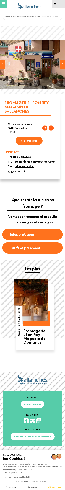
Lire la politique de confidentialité (16, 477)
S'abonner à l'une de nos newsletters (32, 436)
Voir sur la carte (29, 140)
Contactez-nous (32, 404)
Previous (2, 64)
